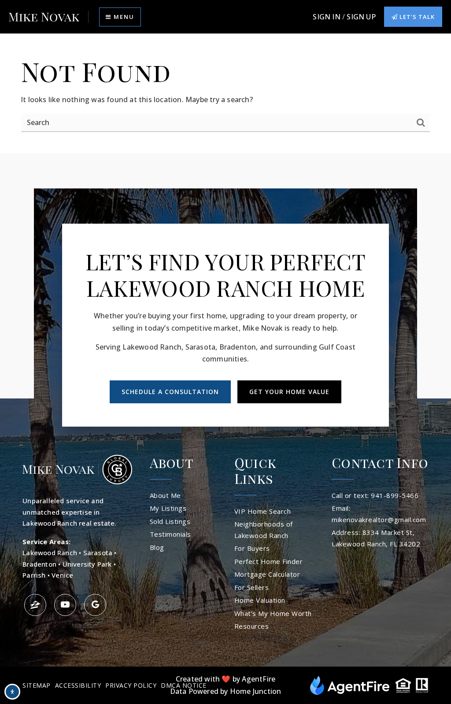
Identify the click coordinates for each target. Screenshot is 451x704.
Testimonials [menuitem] (170, 534)
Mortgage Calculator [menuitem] (267, 574)
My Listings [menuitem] (168, 508)
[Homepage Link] (44, 17)
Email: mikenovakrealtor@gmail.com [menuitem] (379, 514)
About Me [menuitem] (165, 495)
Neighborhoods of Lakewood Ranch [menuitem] (263, 530)
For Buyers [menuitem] (252, 548)
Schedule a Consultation (170, 391)
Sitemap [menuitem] (36, 685)
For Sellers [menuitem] (251, 587)
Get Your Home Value (289, 391)
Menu (122, 17)
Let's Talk (416, 17)
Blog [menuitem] (157, 547)
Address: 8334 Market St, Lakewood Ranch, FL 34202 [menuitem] (376, 538)
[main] (225, 93)
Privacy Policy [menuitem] (130, 685)
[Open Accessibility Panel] (12, 692)
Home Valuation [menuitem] (259, 600)
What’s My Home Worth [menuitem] (273, 613)
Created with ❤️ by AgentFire (225, 679)
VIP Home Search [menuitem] (262, 511)
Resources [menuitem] (251, 626)
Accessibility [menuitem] (78, 685)
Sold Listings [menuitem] (170, 521)
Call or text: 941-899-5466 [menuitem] (375, 495)
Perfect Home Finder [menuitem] (268, 561)
